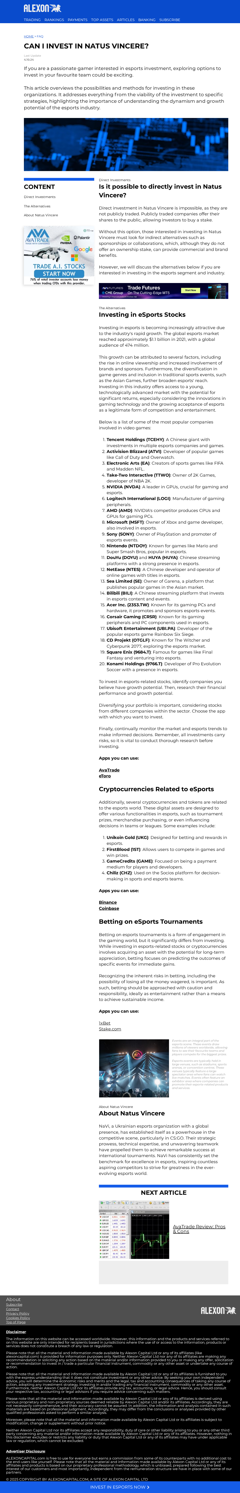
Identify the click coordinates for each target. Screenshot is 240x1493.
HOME (29, 36)
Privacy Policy (17, 1313)
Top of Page (16, 1322)
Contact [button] (12, 1309)
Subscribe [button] (14, 1304)
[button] (169, 20)
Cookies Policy (18, 1318)
